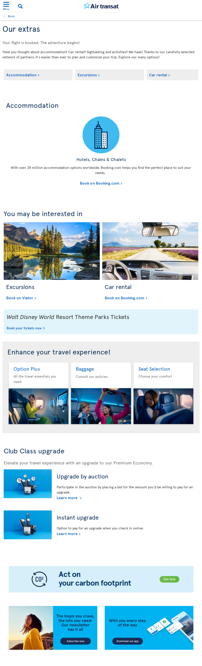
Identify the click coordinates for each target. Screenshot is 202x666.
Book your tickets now (24, 328)
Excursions (87, 74)
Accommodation (21, 74)
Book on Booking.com (64, 183)
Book (11, 16)
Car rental (158, 74)
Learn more (68, 497)
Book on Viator (19, 297)
